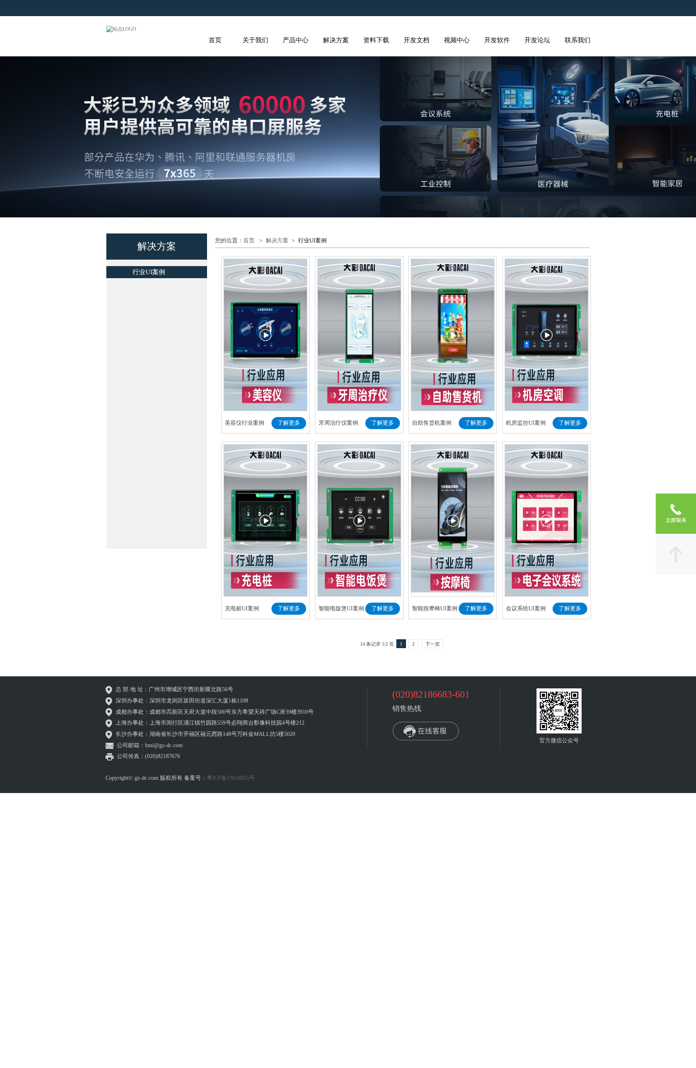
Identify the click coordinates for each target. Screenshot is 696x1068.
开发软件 (497, 40)
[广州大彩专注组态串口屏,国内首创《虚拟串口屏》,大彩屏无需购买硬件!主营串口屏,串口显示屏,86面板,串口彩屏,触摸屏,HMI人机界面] (121, 28)
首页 (215, 40)
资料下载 (376, 40)
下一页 (432, 497)
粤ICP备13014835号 (231, 674)
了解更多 (289, 349)
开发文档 (416, 40)
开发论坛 (537, 40)
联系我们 (577, 40)
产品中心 (296, 40)
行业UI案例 (149, 272)
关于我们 (255, 40)
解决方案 (336, 40)
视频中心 (457, 40)
